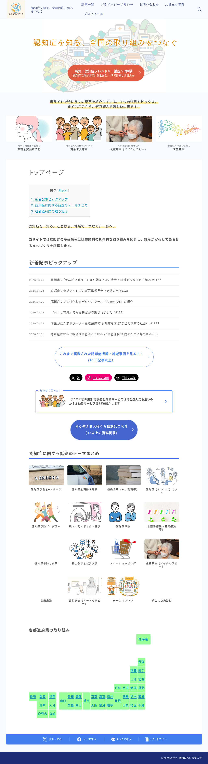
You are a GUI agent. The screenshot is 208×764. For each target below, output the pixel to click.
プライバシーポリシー (117, 4)
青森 (141, 661)
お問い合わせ (149, 4)
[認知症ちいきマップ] (16, 9)
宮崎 (52, 713)
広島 (71, 705)
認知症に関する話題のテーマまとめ (59, 205)
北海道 (143, 639)
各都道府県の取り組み (49, 211)
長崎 (33, 696)
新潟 (133, 687)
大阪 (94, 705)
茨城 (141, 696)
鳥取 (79, 696)
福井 (110, 696)
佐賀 (43, 696)
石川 (118, 687)
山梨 (126, 705)
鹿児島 (42, 713)
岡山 (79, 705)
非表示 (63, 190)
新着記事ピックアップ (49, 199)
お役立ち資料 (175, 4)
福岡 (52, 696)
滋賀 (102, 696)
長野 (118, 700)
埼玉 (133, 705)
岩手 (141, 670)
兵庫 (86, 700)
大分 (52, 705)
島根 (71, 696)
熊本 (43, 705)
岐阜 (110, 705)
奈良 (102, 705)
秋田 (133, 670)
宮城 (141, 679)
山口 (63, 700)
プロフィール (94, 14)
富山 (126, 687)
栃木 (133, 696)
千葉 (141, 705)
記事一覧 (87, 4)
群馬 (126, 696)
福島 (141, 687)
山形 (133, 679)
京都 (94, 696)
